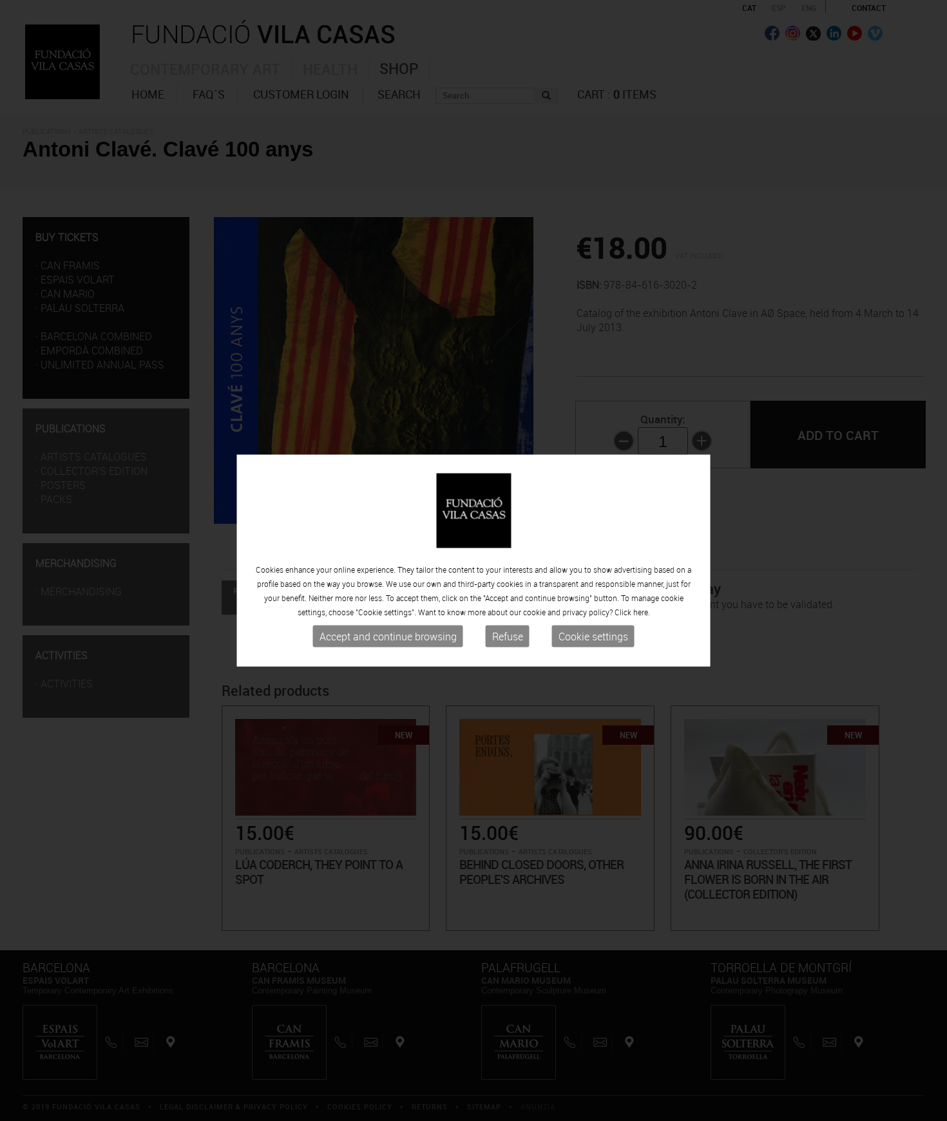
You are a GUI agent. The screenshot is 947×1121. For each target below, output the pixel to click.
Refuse (507, 636)
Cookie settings (593, 636)
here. (641, 612)
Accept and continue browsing (388, 636)
